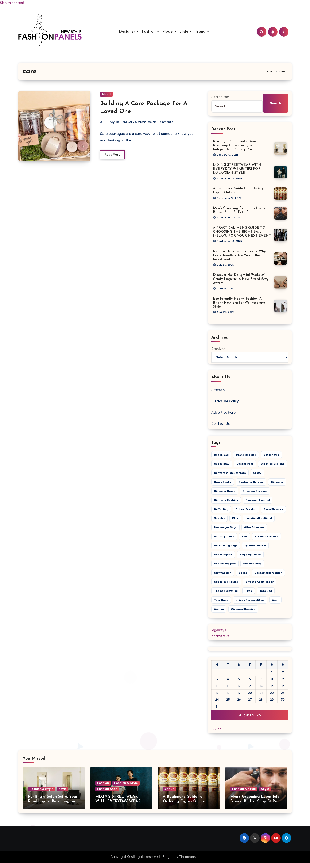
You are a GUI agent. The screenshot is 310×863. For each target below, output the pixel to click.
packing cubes (224, 536)
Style (184, 32)
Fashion (149, 32)
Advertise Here (223, 412)
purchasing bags (225, 545)
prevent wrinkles (266, 536)
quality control (255, 545)
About (106, 94)
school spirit (223, 554)
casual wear (245, 463)
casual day (221, 463)
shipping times (250, 554)
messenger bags (225, 527)
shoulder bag (252, 563)
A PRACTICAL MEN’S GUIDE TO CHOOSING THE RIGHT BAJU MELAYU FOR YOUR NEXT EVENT (242, 231)
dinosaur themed (257, 500)
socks (243, 572)
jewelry (219, 518)
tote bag (265, 590)
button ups (271, 454)
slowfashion (222, 572)
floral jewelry (273, 509)
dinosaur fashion (226, 500)
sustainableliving (226, 581)
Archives (218, 349)
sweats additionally (260, 581)
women (219, 609)
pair (244, 536)
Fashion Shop (107, 789)
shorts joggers (225, 563)
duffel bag (221, 509)
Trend (201, 32)
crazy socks (222, 481)
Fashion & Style (41, 789)
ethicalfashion (246, 509)
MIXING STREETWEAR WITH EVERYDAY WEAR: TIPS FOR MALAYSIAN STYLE (237, 169)
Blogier (168, 857)
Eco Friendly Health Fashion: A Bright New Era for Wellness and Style (239, 302)
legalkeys (218, 630)
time (248, 590)
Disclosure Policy (225, 401)
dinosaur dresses (255, 491)
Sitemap (218, 390)
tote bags (221, 599)
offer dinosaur (254, 527)
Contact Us (220, 424)
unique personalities (250, 599)
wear (275, 599)
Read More (112, 154)
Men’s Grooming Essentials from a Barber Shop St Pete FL (255, 801)
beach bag (221, 454)
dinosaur (277, 481)
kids (235, 518)
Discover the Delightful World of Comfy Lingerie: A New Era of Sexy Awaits (240, 279)
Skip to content (12, 3)
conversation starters (230, 472)
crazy (257, 472)
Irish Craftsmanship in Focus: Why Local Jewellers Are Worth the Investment (239, 255)
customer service (251, 481)
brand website (246, 454)
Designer (128, 32)
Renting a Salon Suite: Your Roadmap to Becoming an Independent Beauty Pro (234, 145)
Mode (168, 32)
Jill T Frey (107, 122)
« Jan (216, 729)
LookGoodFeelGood (258, 518)
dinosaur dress (224, 491)
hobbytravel (220, 636)
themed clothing (226, 590)
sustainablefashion (268, 572)
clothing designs (272, 463)
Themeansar (189, 857)
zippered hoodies (243, 609)
